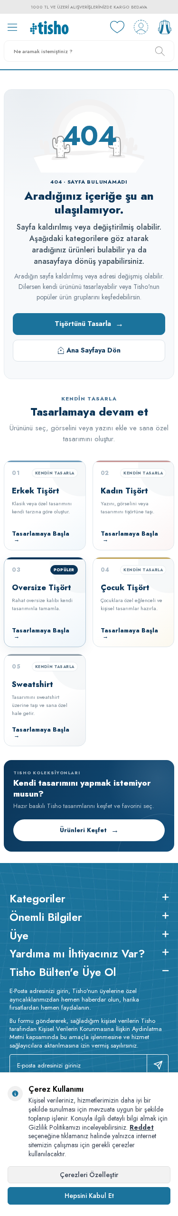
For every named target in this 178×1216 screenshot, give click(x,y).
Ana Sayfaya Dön (93, 350)
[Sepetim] (164, 27)
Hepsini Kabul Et (89, 1195)
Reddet (142, 1127)
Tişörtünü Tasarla (89, 323)
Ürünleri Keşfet (89, 830)
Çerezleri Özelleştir (89, 1174)
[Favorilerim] (117, 27)
